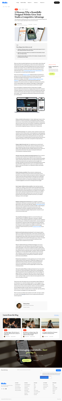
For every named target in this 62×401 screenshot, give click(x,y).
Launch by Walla (55, 387)
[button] (30, 2)
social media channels (40, 204)
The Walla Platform (17, 384)
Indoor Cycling (36, 390)
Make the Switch (36, 360)
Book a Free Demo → (26, 360)
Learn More (52, 73)
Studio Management (27, 384)
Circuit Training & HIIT (37, 391)
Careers (54, 393)
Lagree (35, 387)
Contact (54, 391)
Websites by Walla (26, 74)
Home (3, 6)
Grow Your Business (18, 387)
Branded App (26, 390)
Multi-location (36, 393)
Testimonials (45, 387)
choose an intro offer (37, 226)
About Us (54, 390)
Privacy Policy (58, 374)
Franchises (35, 394)
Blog (6, 6)
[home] (4, 2)
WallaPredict (26, 394)
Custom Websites (26, 391)
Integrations (26, 387)
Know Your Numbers (18, 390)
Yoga (34, 384)
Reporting (25, 393)
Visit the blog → (56, 315)
